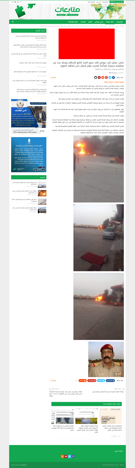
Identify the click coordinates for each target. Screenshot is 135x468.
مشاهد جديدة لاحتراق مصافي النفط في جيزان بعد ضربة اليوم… (24, 192)
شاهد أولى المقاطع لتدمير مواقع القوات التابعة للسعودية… (24, 200)
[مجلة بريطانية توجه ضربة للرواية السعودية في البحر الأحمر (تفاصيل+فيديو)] (42, 185)
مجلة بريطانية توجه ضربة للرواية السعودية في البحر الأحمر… (25, 183)
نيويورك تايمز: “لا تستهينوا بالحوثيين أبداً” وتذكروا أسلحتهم (30, 71)
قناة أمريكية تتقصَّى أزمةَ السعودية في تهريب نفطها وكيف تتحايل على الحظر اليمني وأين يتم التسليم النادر (29, 46)
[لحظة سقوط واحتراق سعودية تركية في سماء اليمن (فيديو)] (42, 210)
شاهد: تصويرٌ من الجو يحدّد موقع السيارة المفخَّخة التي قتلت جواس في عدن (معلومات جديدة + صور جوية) (65, 393)
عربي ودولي (99, 22)
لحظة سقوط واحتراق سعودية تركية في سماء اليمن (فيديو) (25, 209)
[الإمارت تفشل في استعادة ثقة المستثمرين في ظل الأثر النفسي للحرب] (62, 416)
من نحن (98, 2)
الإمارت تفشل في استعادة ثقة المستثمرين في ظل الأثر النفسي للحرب (28, 55)
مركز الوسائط (73, 22)
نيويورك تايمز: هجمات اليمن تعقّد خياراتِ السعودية (32, 63)
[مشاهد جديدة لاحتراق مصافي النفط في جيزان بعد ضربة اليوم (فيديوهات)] (42, 193)
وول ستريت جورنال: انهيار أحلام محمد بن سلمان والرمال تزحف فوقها (29, 81)
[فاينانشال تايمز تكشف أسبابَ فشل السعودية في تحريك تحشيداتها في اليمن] (111, 416)
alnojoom (23, 465)
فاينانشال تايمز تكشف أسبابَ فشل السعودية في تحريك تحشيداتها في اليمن (31, 37)
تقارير (90, 22)
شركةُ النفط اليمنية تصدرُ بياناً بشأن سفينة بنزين (108, 391)
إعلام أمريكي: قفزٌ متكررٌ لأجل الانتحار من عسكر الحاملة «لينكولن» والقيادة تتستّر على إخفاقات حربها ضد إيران (31, 90)
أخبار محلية (110, 22)
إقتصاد (83, 22)
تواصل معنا (91, 2)
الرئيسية (105, 2)
